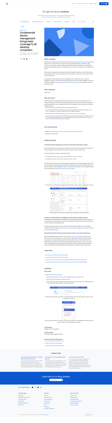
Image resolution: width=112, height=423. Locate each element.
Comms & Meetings (24, 21)
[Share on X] (29, 58)
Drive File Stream (71, 168)
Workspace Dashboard (23, 403)
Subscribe (104, 3)
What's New (20, 405)
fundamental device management (84, 62)
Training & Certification (49, 408)
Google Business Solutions (76, 401)
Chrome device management (76, 228)
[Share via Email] (21, 58)
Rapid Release (36, 53)
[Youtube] (32, 387)
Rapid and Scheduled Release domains (53, 274)
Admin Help (20, 395)
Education (67, 21)
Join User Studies (74, 405)
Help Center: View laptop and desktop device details (56, 257)
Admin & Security (57, 21)
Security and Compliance (33, 54)
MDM (31, 53)
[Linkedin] (38, 387)
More (74, 21)
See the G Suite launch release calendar (53, 343)
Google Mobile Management (51, 229)
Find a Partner (47, 401)
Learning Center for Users (24, 397)
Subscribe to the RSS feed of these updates (54, 345)
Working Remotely (48, 399)
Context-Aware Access (75, 82)
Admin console (23, 53)
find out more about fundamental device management (70, 131)
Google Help (21, 401)
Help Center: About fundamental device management (56, 255)
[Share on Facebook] (26, 58)
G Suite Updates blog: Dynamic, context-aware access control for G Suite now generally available (66, 262)
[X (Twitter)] (35, 387)
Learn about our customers (76, 357)
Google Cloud (73, 395)
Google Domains (74, 397)
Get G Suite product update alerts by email (54, 340)
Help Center (85, 3)
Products (74, 3)
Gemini (49, 21)
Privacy (44, 414)
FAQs (45, 405)
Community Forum (22, 399)
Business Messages (74, 403)
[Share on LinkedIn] (24, 58)
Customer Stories (48, 397)
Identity (28, 53)
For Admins (79, 3)
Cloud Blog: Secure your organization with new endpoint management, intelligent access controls (66, 259)
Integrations (47, 406)
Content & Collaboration (38, 21)
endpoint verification (62, 82)
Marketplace (47, 403)
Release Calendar (93, 3)
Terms (47, 414)
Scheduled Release (23, 54)
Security (46, 395)
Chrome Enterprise (74, 399)
